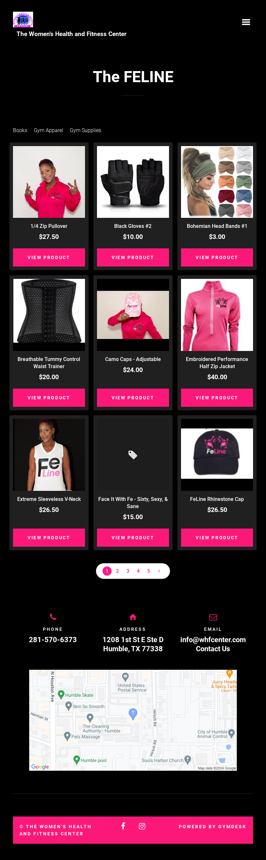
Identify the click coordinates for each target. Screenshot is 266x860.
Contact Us (213, 649)
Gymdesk (232, 826)
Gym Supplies (85, 130)
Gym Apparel (48, 130)
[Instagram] (142, 826)
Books (20, 130)
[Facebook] (123, 826)
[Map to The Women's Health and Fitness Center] (133, 720)
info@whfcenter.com (213, 640)
